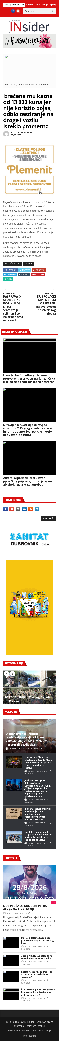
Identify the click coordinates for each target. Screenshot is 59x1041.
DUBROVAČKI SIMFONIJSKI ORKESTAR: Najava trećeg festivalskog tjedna (46, 303)
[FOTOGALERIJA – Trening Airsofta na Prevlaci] (29, 687)
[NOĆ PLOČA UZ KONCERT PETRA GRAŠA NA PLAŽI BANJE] (29, 882)
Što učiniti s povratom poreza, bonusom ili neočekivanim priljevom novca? (38, 992)
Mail (9, 279)
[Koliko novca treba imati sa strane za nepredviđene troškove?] (11, 976)
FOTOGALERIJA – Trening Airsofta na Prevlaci (28, 699)
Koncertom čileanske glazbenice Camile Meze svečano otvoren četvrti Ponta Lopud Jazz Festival (38, 762)
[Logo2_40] (29, 553)
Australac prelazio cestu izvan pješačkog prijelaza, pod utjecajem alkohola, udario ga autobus (27, 481)
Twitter (26, 270)
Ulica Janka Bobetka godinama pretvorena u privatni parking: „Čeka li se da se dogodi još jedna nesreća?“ (29, 378)
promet (28, 264)
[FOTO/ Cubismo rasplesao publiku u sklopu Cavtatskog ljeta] (11, 942)
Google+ (40, 270)
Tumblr (25, 274)
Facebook (11, 270)
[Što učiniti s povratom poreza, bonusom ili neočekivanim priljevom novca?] (11, 994)
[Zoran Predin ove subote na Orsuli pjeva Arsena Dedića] (11, 960)
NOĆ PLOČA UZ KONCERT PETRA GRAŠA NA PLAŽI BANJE (25, 907)
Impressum (29, 1035)
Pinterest (39, 274)
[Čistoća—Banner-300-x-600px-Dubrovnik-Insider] (29, 654)
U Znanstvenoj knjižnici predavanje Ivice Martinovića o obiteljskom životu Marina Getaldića (37, 814)
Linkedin (11, 274)
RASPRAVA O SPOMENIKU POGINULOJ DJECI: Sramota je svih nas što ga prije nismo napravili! (13, 307)
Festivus (40, 1025)
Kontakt (26, 1030)
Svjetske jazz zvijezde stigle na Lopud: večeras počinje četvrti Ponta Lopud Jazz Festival (38, 835)
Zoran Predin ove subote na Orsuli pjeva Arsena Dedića (37, 957)
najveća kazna (13, 264)
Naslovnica (14, 1030)
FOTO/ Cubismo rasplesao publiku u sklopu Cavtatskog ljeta (37, 940)
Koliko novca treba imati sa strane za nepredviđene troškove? (36, 974)
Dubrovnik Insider (25, 132)
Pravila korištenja (42, 1030)
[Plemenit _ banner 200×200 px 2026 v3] (29, 195)
